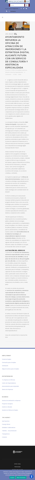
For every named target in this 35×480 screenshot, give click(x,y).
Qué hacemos (5, 421)
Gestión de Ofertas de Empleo (10, 410)
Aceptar (12, 477)
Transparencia (6, 434)
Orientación (5, 365)
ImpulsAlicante (19, 72)
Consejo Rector (6, 424)
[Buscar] (26, 5)
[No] (33, 475)
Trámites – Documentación (9, 430)
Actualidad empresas (21, 70)
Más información (21, 477)
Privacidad (17, 466)
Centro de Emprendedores (9, 383)
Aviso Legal (17, 464)
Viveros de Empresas (7, 389)
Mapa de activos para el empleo (10, 369)
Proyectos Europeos (7, 403)
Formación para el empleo (9, 362)
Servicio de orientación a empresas (11, 400)
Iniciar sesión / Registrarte (11, 8)
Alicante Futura (9, 72)
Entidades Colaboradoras (8, 427)
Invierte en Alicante (7, 407)
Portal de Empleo (6, 359)
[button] (31, 476)
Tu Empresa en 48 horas (8, 380)
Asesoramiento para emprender (10, 386)
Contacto (13, 11)
